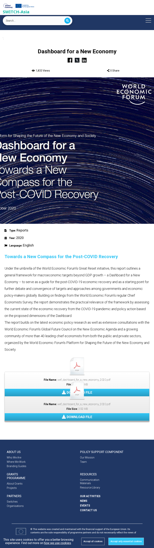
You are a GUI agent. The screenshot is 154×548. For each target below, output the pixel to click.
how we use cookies (57, 543)
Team (83, 461)
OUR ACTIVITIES (90, 496)
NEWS (83, 500)
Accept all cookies (93, 541)
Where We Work (16, 461)
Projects (12, 487)
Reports (22, 230)
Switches (12, 501)
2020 (20, 238)
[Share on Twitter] (77, 59)
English (28, 245)
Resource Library (90, 487)
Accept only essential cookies (126, 541)
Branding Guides (16, 466)
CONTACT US (88, 510)
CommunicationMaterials (89, 481)
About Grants (15, 483)
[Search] (67, 21)
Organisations (15, 505)
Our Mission (87, 457)
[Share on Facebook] (70, 59)
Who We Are (14, 457)
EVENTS (85, 505)
